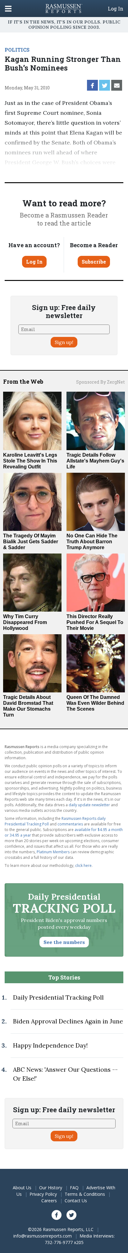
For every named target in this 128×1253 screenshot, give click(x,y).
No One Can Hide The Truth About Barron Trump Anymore (91, 541)
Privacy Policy (43, 1194)
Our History (50, 1188)
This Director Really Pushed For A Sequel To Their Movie (94, 622)
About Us (22, 1188)
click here (83, 865)
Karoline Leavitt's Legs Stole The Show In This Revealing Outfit (30, 460)
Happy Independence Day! (50, 1045)
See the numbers (64, 942)
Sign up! (64, 342)
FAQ (74, 1188)
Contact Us (76, 1200)
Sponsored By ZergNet (100, 382)
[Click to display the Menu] (8, 8)
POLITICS (17, 49)
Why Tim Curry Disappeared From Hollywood (25, 622)
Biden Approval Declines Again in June (68, 1021)
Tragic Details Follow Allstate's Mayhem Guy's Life (95, 460)
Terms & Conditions (85, 1194)
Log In (115, 8)
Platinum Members (53, 852)
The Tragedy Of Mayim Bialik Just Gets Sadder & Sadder (30, 541)
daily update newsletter (89, 804)
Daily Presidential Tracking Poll (58, 997)
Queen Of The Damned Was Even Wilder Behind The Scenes (95, 703)
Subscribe (94, 261)
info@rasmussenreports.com (42, 1236)
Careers (49, 1200)
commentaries (70, 824)
